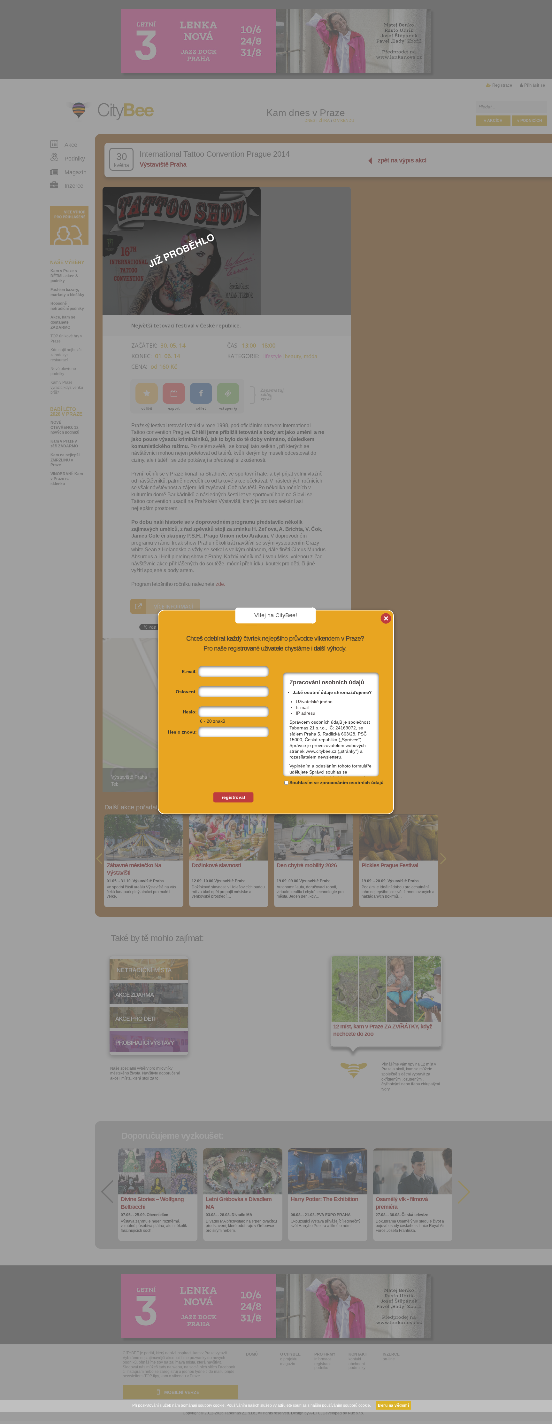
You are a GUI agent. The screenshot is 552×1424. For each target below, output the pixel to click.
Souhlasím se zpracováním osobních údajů (336, 782)
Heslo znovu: (182, 732)
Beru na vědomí (393, 1405)
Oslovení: (186, 691)
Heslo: (190, 711)
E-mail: (189, 671)
